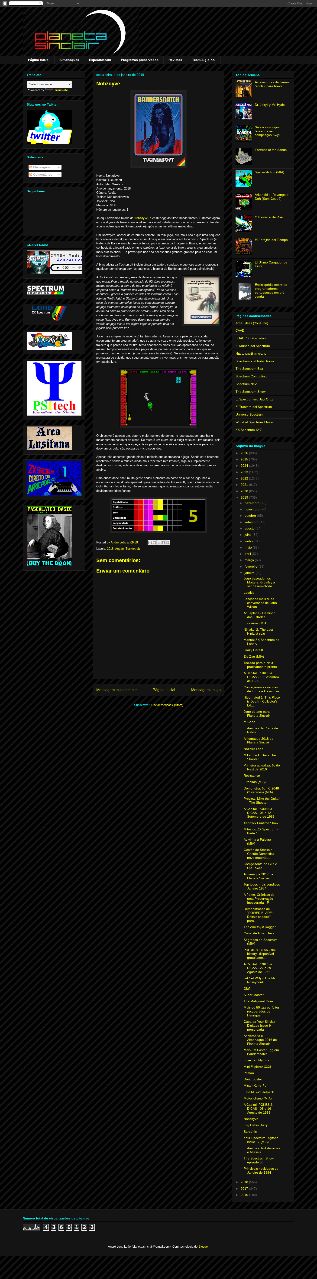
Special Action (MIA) (269, 172)
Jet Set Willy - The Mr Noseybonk (259, 980)
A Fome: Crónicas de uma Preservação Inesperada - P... (259, 898)
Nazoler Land (253, 749)
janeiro (250, 573)
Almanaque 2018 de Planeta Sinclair (258, 740)
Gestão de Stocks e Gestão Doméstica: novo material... (259, 853)
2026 (245, 453)
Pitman (249, 1073)
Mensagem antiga (206, 690)
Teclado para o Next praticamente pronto (260, 665)
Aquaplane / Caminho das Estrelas (259, 615)
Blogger (203, 1246)
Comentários (42, 174)
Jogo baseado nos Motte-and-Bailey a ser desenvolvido (259, 582)
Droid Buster (253, 1079)
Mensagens (41, 167)
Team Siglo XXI (204, 60)
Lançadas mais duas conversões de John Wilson (260, 603)
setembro (252, 522)
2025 (245, 459)
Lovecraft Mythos (256, 1060)
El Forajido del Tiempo (271, 240)
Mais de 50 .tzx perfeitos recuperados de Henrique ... (262, 1011)
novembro (252, 509)
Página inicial (38, 60)
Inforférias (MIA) (256, 623)
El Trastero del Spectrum (254, 407)
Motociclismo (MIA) (258, 1098)
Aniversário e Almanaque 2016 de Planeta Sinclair (260, 1040)
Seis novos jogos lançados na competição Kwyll (267, 131)
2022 (245, 478)
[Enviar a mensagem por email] (150, 542)
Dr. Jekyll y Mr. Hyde (270, 105)
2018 (110, 548)
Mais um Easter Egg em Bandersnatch (261, 1052)
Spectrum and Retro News (255, 361)
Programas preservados (139, 60)
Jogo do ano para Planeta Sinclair (257, 713)
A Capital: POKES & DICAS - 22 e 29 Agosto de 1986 (258, 968)
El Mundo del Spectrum (253, 346)
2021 (245, 484)
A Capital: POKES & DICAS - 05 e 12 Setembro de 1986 (259, 813)
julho (248, 534)
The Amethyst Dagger (260, 927)
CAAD (240, 330)
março (250, 560)
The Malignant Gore (258, 1001)
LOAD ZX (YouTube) (251, 338)
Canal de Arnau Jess (259, 933)
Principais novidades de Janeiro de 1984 (261, 1170)
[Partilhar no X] (158, 542)
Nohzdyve (141, 218)
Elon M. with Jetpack (259, 1092)
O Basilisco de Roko (269, 217)
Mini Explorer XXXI (257, 1067)
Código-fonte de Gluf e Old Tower (260, 866)
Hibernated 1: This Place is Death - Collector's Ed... (262, 701)
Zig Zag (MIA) (254, 656)
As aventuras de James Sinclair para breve (272, 84)
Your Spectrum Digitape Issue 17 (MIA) (261, 1140)
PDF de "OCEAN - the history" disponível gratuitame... (260, 954)
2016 (245, 1195)
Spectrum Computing (251, 376)
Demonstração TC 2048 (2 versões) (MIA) (261, 790)
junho (249, 541)
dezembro (252, 503)
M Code (249, 722)
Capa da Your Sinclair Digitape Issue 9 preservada (259, 1025)
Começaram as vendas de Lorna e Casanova (261, 689)
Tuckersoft (133, 548)
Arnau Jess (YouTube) (252, 323)
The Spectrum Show (250, 391)
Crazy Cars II (253, 650)
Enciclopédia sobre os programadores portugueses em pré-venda (271, 290)
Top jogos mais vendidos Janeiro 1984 (262, 886)
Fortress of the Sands (271, 150)
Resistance (252, 775)
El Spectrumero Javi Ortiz (254, 399)
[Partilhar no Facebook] (163, 542)
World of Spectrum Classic (255, 422)
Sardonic (250, 1131)
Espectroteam (100, 60)
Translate (61, 90)
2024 (245, 465)
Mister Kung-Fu (255, 1085)
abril (248, 554)
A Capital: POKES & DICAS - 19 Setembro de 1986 (261, 677)
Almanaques (69, 60)
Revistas (175, 60)
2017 (245, 1188)
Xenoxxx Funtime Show (261, 823)
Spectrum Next (246, 384)
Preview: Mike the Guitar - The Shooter (262, 800)
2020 (245, 491)
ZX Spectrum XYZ (249, 430)
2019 (245, 497)
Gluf (247, 988)
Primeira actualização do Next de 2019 (262, 767)
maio (249, 547)
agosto (250, 528)
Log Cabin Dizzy (256, 1125)
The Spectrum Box (249, 368)
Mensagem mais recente (116, 690)
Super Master (254, 995)
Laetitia (249, 592)
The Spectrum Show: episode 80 (259, 1160)
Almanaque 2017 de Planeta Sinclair (258, 876)
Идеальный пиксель (251, 353)
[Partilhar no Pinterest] (167, 542)
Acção (119, 548)
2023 (245, 472)
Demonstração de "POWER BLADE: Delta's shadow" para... (258, 914)
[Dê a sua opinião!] (154, 542)
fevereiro (252, 566)
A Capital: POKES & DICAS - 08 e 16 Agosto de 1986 (258, 1108)
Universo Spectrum (250, 414)
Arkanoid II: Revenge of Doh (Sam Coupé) (272, 196)
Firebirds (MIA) (255, 782)
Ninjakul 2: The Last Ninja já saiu (258, 631)
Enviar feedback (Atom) (167, 705)
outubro (251, 515)
